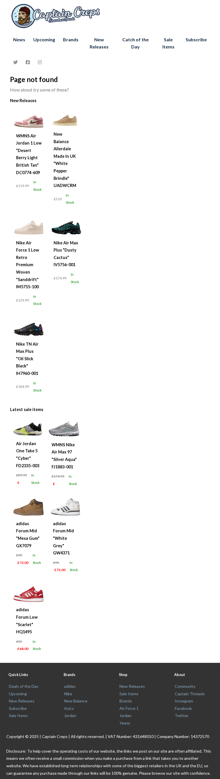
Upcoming (44, 39)
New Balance (75, 700)
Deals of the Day (23, 686)
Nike (68, 693)
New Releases (99, 43)
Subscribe (196, 39)
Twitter (181, 715)
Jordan (70, 715)
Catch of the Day (135, 43)
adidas (70, 686)
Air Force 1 (129, 708)
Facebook (183, 708)
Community (185, 686)
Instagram (184, 700)
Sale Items (168, 43)
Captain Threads (190, 693)
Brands (70, 39)
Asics (69, 708)
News (19, 39)
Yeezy (124, 722)
